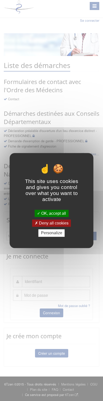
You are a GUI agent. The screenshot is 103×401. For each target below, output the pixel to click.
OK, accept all (53, 213)
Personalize (51, 233)
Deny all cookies (53, 223)
